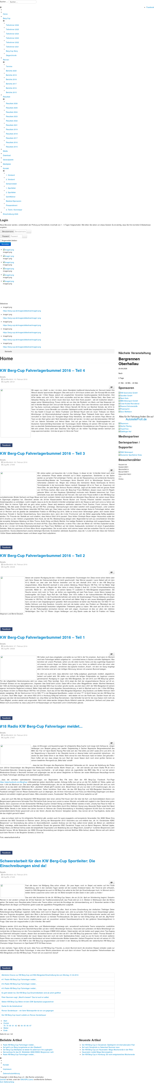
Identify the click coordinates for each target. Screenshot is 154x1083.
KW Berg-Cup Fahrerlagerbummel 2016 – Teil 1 (42, 637)
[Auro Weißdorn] (125, 411)
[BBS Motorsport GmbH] (128, 400)
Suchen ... (4, 1)
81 (13, 1025)
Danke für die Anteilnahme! (12, 1006)
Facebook (150, 7)
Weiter (5, 1028)
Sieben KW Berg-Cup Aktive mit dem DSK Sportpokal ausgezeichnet (28, 1001)
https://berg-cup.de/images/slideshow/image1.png (22, 318)
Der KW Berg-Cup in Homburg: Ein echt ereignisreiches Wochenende (108, 1054)
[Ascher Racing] (125, 426)
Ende (5, 1030)
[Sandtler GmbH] (125, 395)
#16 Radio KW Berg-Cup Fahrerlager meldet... (19, 984)
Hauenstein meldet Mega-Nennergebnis (97, 1052)
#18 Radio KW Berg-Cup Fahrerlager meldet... (41, 726)
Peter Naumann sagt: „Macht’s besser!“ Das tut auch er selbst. (25, 997)
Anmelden (5, 244)
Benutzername (7, 231)
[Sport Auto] (123, 398)
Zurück (6, 1023)
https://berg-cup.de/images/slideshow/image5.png (22, 339)
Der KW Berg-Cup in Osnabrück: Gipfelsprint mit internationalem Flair (108, 1045)
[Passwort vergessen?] (24, 236)
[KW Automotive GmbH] (128, 392)
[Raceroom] (123, 423)
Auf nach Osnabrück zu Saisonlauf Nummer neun (101, 1047)
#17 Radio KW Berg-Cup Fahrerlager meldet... (19, 979)
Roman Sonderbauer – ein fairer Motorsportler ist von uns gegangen (28, 1010)
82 (16, 1025)
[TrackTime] (123, 428)
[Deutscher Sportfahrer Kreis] (130, 454)
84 (22, 1025)
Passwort (5, 236)
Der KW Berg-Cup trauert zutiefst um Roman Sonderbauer (24, 1015)
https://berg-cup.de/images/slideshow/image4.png (22, 332)
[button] (112, 387)
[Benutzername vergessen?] (28, 231)
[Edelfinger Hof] (125, 431)
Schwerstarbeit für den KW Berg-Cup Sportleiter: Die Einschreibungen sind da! (47, 863)
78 (4, 1025)
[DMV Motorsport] (126, 452)
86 (28, 1025)
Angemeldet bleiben (9, 240)
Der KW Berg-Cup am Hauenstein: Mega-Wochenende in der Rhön (107, 1049)
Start (5, 1021)
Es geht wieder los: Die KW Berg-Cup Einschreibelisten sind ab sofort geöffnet (31, 993)
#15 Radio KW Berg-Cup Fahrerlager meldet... (19, 988)
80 (10, 1025)
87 (30, 1025)
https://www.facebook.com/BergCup (13, 782)
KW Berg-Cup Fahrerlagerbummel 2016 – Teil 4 (42, 370)
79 (7, 1025)
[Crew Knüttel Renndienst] (129, 403)
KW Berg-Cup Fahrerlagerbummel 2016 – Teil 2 (42, 555)
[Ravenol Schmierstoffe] (128, 406)
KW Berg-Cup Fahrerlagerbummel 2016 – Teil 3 (42, 453)
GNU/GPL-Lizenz (26, 1079)
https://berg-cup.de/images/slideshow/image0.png (22, 311)
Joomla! (3, 1079)
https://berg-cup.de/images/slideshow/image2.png (22, 347)
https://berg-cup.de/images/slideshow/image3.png (22, 325)
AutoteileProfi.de (136, 419)
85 (25, 1025)
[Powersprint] (124, 408)
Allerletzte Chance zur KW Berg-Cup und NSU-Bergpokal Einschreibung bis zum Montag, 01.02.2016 (40, 975)
